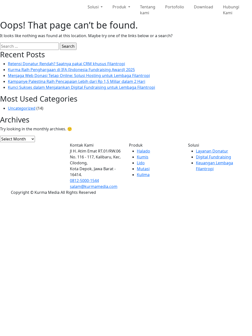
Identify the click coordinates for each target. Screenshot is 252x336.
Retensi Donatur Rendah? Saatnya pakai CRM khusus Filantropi (66, 63)
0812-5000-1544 (84, 180)
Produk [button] (119, 7)
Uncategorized (21, 108)
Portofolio (174, 7)
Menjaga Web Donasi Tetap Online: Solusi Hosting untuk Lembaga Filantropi (79, 75)
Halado (143, 151)
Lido (141, 163)
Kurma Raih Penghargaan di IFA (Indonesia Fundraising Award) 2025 (71, 69)
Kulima (143, 174)
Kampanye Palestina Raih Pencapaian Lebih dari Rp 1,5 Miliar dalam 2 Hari (76, 81)
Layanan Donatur (212, 151)
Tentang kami (147, 9)
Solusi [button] (94, 7)
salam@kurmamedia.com (93, 186)
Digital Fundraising (213, 157)
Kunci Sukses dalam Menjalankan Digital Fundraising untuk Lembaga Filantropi (81, 87)
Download (203, 7)
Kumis (142, 157)
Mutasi (143, 168)
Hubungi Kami (231, 9)
